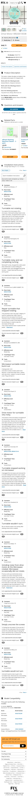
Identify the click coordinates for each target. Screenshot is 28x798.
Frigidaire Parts (6, 766)
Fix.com (4, 751)
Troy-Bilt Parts (13, 771)
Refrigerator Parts (17, 774)
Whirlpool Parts (21, 771)
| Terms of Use (9, 795)
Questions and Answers (20, 66)
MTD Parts (13, 769)
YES (22, 229)
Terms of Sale (19, 795)
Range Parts (9, 778)
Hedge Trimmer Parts (18, 782)
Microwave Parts (17, 778)
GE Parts (13, 766)
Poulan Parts (5, 771)
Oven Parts (20, 776)
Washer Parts (9, 774)
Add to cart (19, 45)
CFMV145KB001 (19, 729)
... (9, 327)
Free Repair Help (6, 754)
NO (3, 231)
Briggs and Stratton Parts (10, 764)
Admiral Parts (10, 762)
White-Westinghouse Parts (9, 773)
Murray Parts (20, 769)
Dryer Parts (6, 776)
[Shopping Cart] (24, 3)
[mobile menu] (7, 3)
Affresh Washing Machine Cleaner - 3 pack (9, 141)
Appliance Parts (8, 780)
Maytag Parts (7, 769)
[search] (19, 3)
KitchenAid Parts (14, 767)
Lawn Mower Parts (18, 780)
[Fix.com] (3, 3)
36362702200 (18, 713)
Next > (25, 170)
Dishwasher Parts (20, 773)
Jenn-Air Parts (6, 767)
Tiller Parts (17, 783)
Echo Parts (20, 764)
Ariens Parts (17, 762)
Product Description (7, 66)
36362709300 (18, 724)
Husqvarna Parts (20, 766)
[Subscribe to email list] (23, 745)
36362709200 (18, 718)
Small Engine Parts (8, 782)
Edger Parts (10, 783)
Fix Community (6, 759)
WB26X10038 (7, 191)
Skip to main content (14, 11)
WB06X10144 (15, 451)
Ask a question (14, 109)
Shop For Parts (6, 756)
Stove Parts (13, 776)
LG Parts (22, 767)
